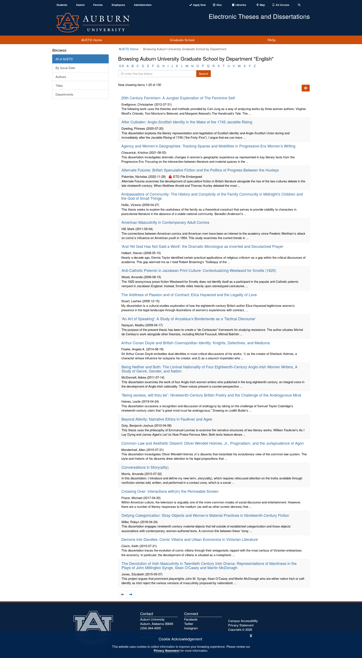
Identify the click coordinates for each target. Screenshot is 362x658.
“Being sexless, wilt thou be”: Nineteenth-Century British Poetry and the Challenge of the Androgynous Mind (211, 395)
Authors (61, 76)
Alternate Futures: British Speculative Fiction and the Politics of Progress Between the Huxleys (200, 170)
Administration (142, 5)
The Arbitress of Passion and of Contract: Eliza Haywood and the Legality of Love (189, 294)
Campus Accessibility (243, 620)
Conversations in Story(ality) (145, 467)
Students (62, 5)
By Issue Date (65, 67)
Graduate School (182, 40)
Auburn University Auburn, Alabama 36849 (156, 621)
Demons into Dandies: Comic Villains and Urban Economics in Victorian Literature (189, 539)
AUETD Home (91, 40)
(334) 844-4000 (150, 628)
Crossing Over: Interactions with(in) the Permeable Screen (169, 491)
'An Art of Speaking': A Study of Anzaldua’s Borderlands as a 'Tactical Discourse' (189, 318)
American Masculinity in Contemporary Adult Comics (165, 222)
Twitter (188, 623)
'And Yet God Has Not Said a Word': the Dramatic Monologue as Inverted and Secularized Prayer (202, 246)
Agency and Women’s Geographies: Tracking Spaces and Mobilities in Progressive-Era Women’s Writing (208, 145)
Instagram (191, 628)
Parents (98, 5)
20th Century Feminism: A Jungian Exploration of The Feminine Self (178, 97)
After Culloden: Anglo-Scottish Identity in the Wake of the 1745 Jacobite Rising (187, 121)
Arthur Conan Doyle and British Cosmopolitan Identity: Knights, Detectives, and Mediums (195, 342)
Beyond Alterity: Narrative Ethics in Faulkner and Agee (167, 419)
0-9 (121, 66)
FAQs (272, 40)
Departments (64, 94)
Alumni (80, 5)
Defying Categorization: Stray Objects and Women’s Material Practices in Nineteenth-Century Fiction (205, 515)
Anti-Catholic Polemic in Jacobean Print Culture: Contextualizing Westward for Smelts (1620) (199, 270)
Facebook (191, 619)
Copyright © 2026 (240, 629)
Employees (118, 5)
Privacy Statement (167, 650)
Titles (59, 85)
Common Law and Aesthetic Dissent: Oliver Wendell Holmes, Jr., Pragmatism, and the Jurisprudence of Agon (212, 443)
